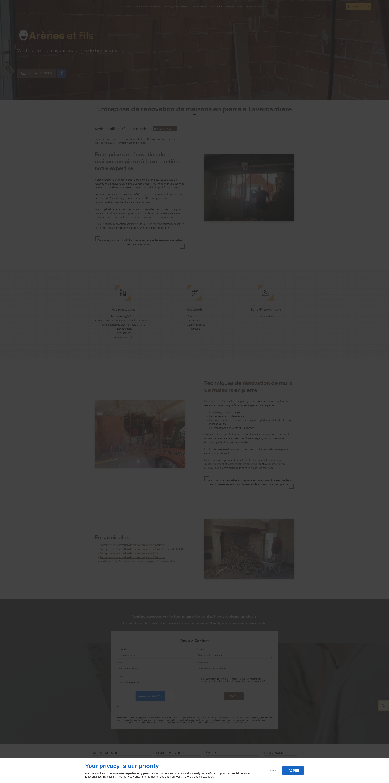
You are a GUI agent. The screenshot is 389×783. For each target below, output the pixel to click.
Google (196, 776)
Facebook (207, 776)
